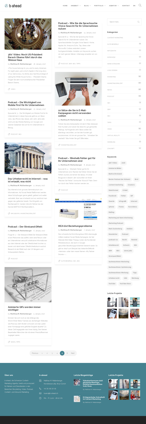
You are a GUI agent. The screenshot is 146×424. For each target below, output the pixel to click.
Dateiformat (113, 190)
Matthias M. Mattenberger (21, 64)
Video (13, 89)
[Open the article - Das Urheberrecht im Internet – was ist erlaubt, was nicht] (16, 158)
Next (72, 353)
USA (125, 278)
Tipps (78, 64)
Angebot (74, 6)
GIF (131, 196)
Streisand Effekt (115, 256)
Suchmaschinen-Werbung (118, 272)
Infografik (15, 213)
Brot (136, 179)
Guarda (111, 201)
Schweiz (126, 245)
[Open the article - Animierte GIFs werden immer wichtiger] (16, 284)
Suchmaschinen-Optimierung (120, 267)
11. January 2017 (90, 120)
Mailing (111, 212)
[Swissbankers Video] (112, 313)
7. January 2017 (89, 230)
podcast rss (113, 240)
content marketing (116, 185)
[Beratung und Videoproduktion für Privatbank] (123, 313)
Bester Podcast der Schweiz (119, 179)
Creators (131, 185)
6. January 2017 (39, 231)
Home (65, 6)
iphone (111, 207)
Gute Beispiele (66, 261)
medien (129, 229)
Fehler (123, 196)
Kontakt (126, 6)
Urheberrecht (114, 278)
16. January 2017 (40, 64)
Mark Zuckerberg (115, 229)
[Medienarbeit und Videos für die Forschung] (135, 313)
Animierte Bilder (115, 168)
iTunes (121, 207)
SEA (74, 261)
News (13, 342)
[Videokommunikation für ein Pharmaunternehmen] (112, 302)
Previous (35, 353)
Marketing (111, 77)
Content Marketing (115, 38)
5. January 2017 (39, 314)
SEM (70, 64)
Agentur (113, 6)
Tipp (135, 272)
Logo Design (112, 70)
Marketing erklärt (68, 145)
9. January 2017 (39, 185)
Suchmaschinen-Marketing (119, 261)
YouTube (112, 283)
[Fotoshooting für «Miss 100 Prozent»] (123, 302)
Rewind (134, 240)
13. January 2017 (90, 33)
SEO (74, 64)
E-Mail (125, 190)
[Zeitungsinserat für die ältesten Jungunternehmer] (135, 302)
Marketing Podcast (116, 223)
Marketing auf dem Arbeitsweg (121, 218)
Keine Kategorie (113, 64)
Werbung (111, 142)
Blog (86, 6)
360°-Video (113, 163)
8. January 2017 (89, 165)
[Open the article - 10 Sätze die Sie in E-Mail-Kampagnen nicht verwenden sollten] (66, 89)
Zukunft (110, 148)
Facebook (112, 196)
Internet (134, 201)
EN (134, 6)
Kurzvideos (132, 207)
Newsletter (113, 234)
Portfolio (98, 6)
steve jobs (128, 251)
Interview (111, 57)
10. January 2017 (40, 109)
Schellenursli (114, 245)
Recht (124, 240)
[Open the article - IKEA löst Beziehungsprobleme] (66, 209)
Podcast (64, 64)
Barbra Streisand (115, 174)
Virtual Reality (113, 135)
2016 (123, 163)
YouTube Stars (125, 283)
